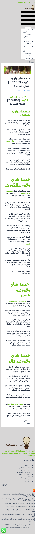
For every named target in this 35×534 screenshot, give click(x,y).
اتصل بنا (28, 58)
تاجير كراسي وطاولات (27, 47)
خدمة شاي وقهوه (27, 38)
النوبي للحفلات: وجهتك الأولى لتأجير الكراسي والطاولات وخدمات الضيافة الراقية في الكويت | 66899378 (18, 453)
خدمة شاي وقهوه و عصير (20, 289)
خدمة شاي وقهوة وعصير (17, 301)
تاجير (28, 244)
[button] (28, 18)
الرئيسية (28, 29)
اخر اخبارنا (27, 56)
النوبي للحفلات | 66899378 (26, 2)
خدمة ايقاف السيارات (27, 43)
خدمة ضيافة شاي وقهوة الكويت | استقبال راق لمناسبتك (20, 503)
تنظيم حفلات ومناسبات (27, 52)
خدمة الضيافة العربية (27, 33)
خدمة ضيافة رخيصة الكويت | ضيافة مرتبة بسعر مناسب (20, 506)
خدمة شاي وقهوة (12, 141)
